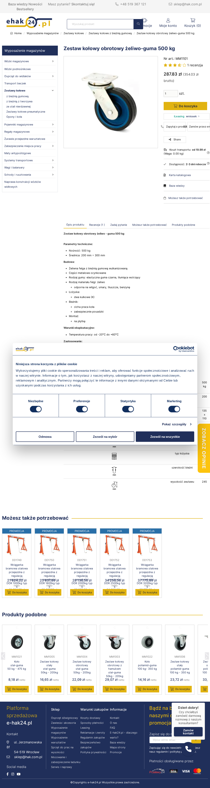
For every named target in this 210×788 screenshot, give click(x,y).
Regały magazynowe (17, 131)
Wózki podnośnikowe (17, 69)
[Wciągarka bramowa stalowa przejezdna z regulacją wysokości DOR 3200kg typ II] (147, 545)
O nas (113, 722)
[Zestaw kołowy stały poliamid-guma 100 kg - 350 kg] (179, 642)
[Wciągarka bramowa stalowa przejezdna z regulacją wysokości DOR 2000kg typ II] (81, 545)
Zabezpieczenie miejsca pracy (22, 146)
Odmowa (45, 436)
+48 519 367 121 (133, 4)
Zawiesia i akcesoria (63, 722)
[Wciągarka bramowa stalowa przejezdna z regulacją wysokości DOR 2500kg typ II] (114, 545)
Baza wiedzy (18, 4)
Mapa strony (118, 747)
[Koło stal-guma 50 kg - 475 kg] (16, 642)
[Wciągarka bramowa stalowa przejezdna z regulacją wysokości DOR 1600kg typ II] (49, 545)
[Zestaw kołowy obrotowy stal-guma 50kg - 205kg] (81, 642)
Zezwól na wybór (105, 436)
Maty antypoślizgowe (17, 153)
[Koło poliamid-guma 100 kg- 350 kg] (147, 642)
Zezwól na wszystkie (165, 436)
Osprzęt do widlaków (17, 76)
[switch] (82, 409)
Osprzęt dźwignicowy (64, 717)
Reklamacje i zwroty (92, 732)
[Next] (207, 655)
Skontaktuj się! (83, 4)
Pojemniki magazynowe (18, 124)
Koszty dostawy (90, 717)
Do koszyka (19, 592)
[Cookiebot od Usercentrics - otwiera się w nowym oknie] (176, 349)
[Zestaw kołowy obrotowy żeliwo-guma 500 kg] (111, 102)
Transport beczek (15, 83)
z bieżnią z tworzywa (19, 101)
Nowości (35, 4)
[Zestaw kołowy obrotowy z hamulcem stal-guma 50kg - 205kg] (114, 642)
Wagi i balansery (14, 167)
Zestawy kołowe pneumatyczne (25, 111)
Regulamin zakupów (92, 737)
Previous (3, 655)
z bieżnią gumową (17, 96)
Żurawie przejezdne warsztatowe (24, 138)
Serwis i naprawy (61, 767)
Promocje (116, 752)
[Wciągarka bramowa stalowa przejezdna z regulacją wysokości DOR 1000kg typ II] (16, 545)
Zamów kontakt (188, 731)
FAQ (112, 727)
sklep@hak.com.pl (188, 4)
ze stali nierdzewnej (18, 106)
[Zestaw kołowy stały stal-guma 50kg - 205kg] (49, 642)
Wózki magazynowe (16, 61)
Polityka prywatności (93, 752)
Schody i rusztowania (17, 174)
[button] (188, 749)
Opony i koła (14, 116)
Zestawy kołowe (14, 90)
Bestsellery (25, 9)
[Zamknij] (205, 702)
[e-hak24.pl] (29, 27)
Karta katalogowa (180, 175)
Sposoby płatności (92, 722)
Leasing (85, 727)
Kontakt (114, 717)
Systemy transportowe (18, 160)
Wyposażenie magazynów (25, 51)
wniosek (185, 116)
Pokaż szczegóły (174, 424)
